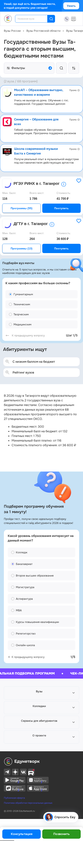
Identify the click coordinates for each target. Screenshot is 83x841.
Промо (73, 90)
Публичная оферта (14, 797)
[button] (41, 693)
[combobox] (34, 18)
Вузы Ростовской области (43, 30)
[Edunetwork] (8, 19)
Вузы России (12, 30)
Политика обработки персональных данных (28, 802)
